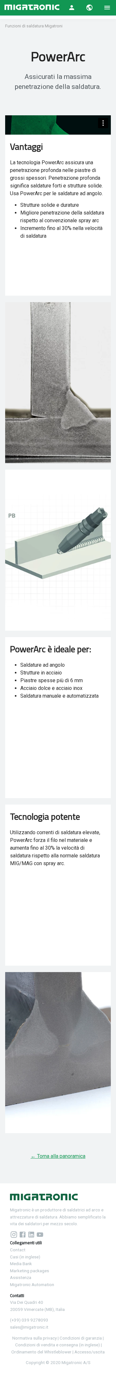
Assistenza (20, 1277)
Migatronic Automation (32, 1284)
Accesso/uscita (89, 1351)
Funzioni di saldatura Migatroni (34, 26)
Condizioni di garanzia (81, 1338)
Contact (17, 1249)
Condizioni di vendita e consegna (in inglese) (57, 1344)
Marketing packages (29, 1270)
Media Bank (21, 1263)
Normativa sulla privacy (34, 1338)
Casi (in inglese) (25, 1256)
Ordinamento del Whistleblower (41, 1351)
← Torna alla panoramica (58, 1156)
